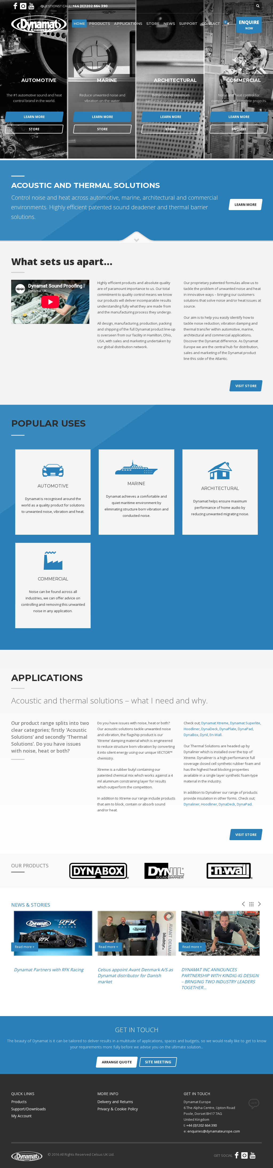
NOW (249, 24)
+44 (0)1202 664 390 (90, 6)
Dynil (204, 734)
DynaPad (245, 728)
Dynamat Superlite (245, 723)
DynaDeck (209, 728)
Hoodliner (192, 728)
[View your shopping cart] (227, 23)
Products (19, 1101)
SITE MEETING (158, 1061)
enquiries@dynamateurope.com (213, 1131)
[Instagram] (23, 6)
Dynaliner (191, 804)
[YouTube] (31, 6)
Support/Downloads (28, 1108)
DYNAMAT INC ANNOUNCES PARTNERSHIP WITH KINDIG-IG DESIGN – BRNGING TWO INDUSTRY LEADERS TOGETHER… (220, 978)
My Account (21, 1115)
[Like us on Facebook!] (236, 1155)
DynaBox (191, 734)
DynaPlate (227, 728)
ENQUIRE (239, 129)
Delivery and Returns (115, 1101)
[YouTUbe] (252, 1155)
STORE (34, 129)
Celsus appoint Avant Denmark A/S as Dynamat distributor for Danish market (135, 976)
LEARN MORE (34, 117)
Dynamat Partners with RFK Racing (48, 970)
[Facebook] (15, 6)
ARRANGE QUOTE (117, 1062)
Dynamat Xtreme (214, 723)
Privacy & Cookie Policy (117, 1108)
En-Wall (216, 734)
